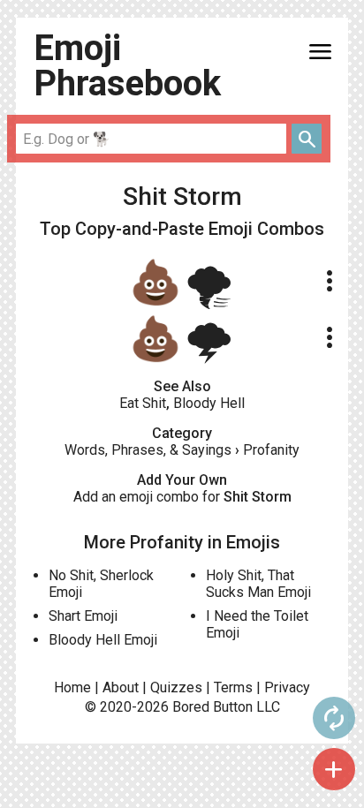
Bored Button (212, 707)
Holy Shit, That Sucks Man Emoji (258, 583)
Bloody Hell (209, 403)
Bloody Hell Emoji (103, 639)
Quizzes (176, 687)
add (334, 769)
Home (72, 687)
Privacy (287, 687)
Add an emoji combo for (182, 496)
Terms (233, 687)
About (120, 687)
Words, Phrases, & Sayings (147, 450)
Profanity (271, 450)
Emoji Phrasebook (127, 65)
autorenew (334, 718)
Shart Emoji (83, 616)
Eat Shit (142, 403)
